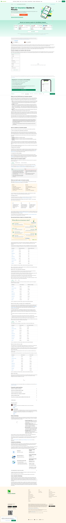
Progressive (13, 253)
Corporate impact (30, 494)
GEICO (12, 251)
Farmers (13, 263)
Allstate (13, 261)
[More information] (22, 17)
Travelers (13, 338)
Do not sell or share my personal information (53, 496)
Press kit (29, 500)
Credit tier (13, 63)
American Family (14, 328)
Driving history (13, 60)
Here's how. (13, 77)
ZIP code (13, 54)
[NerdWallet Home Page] (3, 1)
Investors (29, 501)
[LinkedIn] (14, 407)
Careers (29, 493)
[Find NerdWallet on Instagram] (51, 506)
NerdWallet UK (36, 519)
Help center (40, 491)
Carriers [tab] (13, 162)
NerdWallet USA (31, 519)
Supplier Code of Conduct (52, 492)
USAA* (12, 299)
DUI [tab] (16, 321)
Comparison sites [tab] (17, 162)
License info (44, 34)
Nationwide (13, 258)
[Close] (16, 517)
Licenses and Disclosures (36, 508)
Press (29, 499)
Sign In (60, 1)
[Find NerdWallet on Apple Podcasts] (53, 506)
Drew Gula (14, 404)
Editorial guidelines (30, 496)
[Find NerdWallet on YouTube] (50, 506)
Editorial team (30, 498)
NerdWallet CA (42, 519)
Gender (12, 66)
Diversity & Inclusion (30, 495)
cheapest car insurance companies (21, 166)
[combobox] (16, 59)
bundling (12, 156)
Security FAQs (40, 492)
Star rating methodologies (31, 497)
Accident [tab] (13, 321)
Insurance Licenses (33, 511)
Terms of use (50, 491)
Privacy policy (50, 493)
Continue (13, 520)
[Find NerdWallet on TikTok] (54, 506)
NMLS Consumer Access (30, 508)
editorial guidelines (16, 439)
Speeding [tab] (19, 321)
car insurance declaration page (32, 214)
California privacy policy (52, 494)
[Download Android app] (14, 506)
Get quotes (33, 31)
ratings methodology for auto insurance (26, 439)
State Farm (13, 256)
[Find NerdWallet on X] (49, 506)
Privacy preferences (51, 495)
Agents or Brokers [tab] (24, 162)
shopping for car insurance (18, 181)
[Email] (13, 407)
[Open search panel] (56, 1)
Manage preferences (8, 520)
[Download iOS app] (10, 506)
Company (29, 491)
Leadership (29, 492)
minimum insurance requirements (23, 212)
